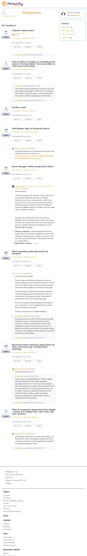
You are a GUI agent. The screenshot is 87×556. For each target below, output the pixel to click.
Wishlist (8, 19)
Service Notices (11, 42)
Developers (9, 34)
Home (7, 11)
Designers (9, 27)
